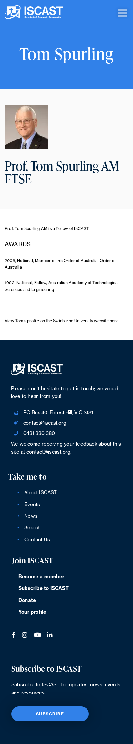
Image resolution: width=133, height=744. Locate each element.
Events (32, 504)
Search (32, 528)
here (114, 321)
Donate (27, 600)
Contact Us (37, 540)
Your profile (32, 612)
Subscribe (50, 714)
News (30, 516)
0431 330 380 (39, 433)
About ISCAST (40, 492)
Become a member (41, 576)
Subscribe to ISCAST (43, 588)
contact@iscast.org (44, 423)
